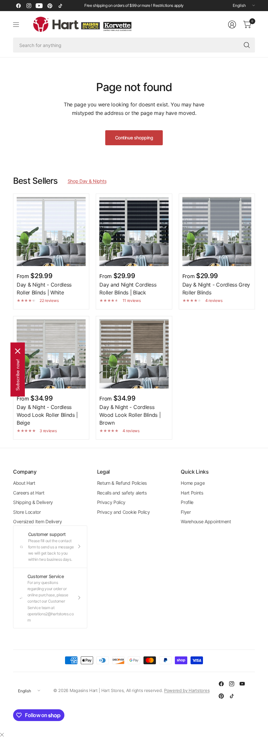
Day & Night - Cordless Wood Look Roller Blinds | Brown (129, 415)
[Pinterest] (49, 5)
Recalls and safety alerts (122, 492)
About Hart (24, 483)
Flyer (186, 512)
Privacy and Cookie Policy (123, 512)
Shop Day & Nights (87, 181)
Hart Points (192, 492)
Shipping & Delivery (33, 502)
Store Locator (27, 512)
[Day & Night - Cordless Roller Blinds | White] (51, 231)
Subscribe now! (17, 375)
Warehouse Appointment (206, 521)
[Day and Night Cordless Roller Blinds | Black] (133, 231)
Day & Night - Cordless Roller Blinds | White (44, 288)
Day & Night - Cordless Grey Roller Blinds (216, 288)
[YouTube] (39, 5)
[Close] (2, 734)
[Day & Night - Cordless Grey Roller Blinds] (216, 231)
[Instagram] (29, 5)
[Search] (247, 45)
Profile (187, 502)
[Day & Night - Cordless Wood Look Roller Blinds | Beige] (51, 354)
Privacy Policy (111, 502)
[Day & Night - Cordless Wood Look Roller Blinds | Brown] (133, 354)
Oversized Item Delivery (37, 521)
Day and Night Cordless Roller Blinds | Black (127, 288)
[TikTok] (60, 5)
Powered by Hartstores (186, 690)
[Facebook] (18, 5)
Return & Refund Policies (122, 483)
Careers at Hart (28, 492)
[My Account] (232, 24)
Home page (193, 483)
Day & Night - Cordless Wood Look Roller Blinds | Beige (47, 415)
